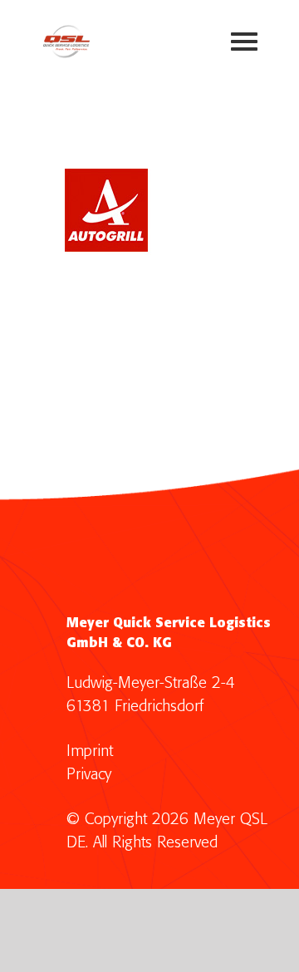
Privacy (88, 775)
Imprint (89, 751)
